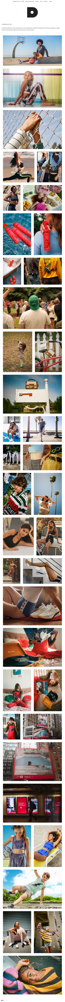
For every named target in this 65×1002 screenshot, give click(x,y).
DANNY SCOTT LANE (18, 1)
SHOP (50, 1)
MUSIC (37, 1)
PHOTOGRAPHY (30, 1)
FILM (41, 1)
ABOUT (46, 1)
